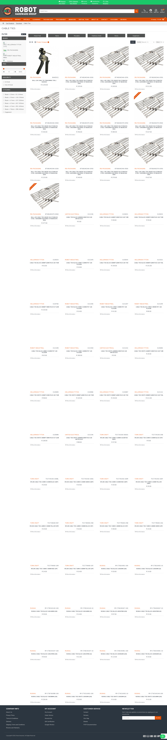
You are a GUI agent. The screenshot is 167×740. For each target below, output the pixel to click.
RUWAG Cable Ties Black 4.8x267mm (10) (148, 611)
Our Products (10, 23)
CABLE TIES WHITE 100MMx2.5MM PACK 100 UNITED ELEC (114, 351)
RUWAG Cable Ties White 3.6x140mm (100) (149, 696)
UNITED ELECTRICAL (72, 214)
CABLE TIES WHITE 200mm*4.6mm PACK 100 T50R (79, 395)
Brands (5, 38)
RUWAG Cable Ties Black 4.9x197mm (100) (44, 654)
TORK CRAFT (104, 435)
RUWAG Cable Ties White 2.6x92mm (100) (79, 696)
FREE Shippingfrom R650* (73, 3)
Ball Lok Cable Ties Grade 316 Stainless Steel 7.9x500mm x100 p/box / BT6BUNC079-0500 (44, 219)
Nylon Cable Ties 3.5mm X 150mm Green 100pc (79, 482)
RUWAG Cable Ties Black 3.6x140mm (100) (44, 611)
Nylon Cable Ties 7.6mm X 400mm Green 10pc (149, 526)
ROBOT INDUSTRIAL (72, 260)
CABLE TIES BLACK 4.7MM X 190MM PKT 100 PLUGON (114, 307)
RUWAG (102, 566)
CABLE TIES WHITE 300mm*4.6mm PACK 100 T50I (114, 395)
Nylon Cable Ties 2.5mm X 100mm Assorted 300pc (114, 438)
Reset (132, 42)
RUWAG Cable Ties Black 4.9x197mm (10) (79, 654)
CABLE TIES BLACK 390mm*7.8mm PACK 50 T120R (44, 307)
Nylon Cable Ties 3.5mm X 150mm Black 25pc (149, 438)
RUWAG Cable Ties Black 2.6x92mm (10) (148, 569)
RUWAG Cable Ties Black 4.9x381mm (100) (114, 654)
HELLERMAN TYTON (107, 214)
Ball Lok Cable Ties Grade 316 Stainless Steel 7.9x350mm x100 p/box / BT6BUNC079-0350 (148, 173)
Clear (24, 34)
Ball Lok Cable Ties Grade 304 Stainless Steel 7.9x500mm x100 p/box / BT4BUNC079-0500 (148, 127)
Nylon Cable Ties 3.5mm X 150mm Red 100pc (114, 482)
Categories (6, 90)
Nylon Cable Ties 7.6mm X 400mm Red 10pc (44, 569)
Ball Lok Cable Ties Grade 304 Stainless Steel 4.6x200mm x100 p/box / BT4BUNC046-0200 (79, 82)
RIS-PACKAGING (35, 77)
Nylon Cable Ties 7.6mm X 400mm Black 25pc (114, 526)
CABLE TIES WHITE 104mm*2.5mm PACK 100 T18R (148, 351)
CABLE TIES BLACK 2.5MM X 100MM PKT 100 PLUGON (79, 263)
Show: (158, 42)
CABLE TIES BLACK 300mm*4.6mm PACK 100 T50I (114, 263)
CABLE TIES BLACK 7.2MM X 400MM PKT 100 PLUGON (79, 351)
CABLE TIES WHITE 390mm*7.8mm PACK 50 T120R (44, 438)
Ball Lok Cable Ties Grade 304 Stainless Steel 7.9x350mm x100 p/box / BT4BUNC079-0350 (113, 127)
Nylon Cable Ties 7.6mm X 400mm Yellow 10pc (79, 569)
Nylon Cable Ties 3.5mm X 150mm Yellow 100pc (149, 482)
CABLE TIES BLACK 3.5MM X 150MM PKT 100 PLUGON (79, 307)
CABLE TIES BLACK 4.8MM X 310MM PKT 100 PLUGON (44, 351)
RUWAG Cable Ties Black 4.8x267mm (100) (114, 611)
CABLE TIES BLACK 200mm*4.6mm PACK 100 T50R (44, 263)
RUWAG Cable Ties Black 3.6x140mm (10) (79, 611)
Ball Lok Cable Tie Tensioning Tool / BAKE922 (44, 81)
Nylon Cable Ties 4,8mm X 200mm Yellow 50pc (44, 526)
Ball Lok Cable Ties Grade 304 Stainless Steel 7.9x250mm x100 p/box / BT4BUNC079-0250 (79, 127)
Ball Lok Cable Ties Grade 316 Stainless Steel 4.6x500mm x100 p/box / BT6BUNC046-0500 (113, 173)
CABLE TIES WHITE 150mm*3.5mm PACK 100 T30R (44, 395)
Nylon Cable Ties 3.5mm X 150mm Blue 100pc (44, 482)
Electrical (19, 23)
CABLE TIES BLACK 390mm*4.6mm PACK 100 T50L (148, 263)
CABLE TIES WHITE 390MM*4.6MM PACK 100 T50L (148, 395)
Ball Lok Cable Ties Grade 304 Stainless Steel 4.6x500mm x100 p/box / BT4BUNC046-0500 (44, 127)
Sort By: (139, 42)
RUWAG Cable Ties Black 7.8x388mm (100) (44, 696)
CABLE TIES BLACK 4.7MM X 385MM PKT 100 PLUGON (149, 307)
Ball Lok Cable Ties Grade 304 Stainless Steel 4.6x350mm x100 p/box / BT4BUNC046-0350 (148, 82)
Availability (7, 77)
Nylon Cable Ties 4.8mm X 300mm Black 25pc (79, 526)
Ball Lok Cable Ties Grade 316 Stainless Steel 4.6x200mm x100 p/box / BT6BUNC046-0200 (44, 173)
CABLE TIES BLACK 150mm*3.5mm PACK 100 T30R (148, 217)
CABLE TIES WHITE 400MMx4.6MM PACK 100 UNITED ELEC (79, 438)
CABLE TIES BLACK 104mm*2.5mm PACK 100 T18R (113, 217)
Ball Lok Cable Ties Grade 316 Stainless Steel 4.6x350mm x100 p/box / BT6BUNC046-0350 (79, 173)
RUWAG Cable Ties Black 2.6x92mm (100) (114, 569)
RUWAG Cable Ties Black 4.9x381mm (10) (148, 654)
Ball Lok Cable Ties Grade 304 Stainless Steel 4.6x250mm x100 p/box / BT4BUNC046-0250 (113, 82)
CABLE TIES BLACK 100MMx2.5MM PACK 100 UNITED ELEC (79, 218)
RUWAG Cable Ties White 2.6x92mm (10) (114, 696)
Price (4, 64)
